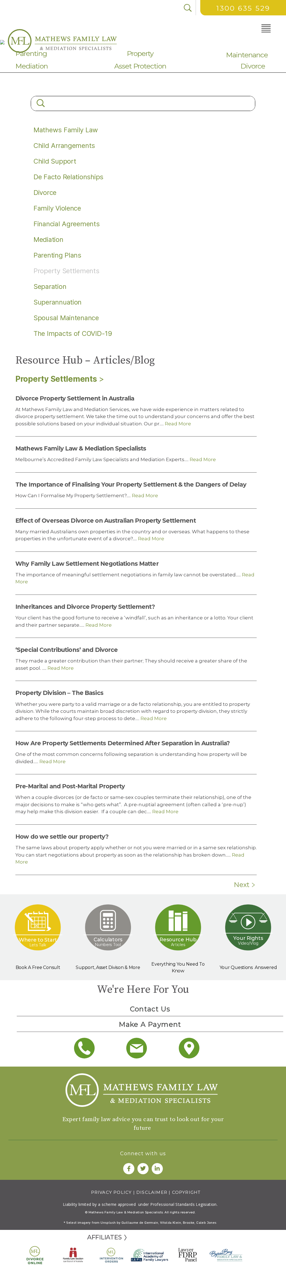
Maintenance (247, 55)
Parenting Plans (57, 255)
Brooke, (189, 1222)
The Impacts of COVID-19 (73, 333)
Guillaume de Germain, (140, 1222)
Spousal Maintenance (66, 318)
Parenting (31, 53)
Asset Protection (140, 66)
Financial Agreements (67, 224)
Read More (177, 423)
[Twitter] (143, 1168)
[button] (259, 27)
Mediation (31, 66)
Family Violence (57, 208)
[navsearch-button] (188, 8)
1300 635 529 (243, 8)
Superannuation (58, 302)
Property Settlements (56, 379)
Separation (50, 286)
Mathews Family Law (66, 130)
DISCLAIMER (152, 1192)
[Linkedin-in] (157, 1168)
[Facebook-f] (128, 1168)
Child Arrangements (64, 146)
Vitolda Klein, (171, 1222)
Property (140, 53)
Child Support (55, 161)
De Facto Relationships (68, 177)
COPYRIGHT (186, 1192)
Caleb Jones (206, 1222)
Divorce (252, 66)
